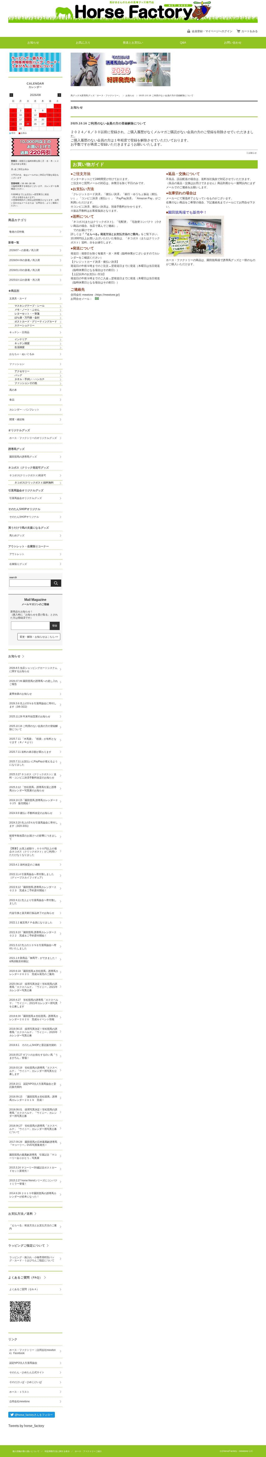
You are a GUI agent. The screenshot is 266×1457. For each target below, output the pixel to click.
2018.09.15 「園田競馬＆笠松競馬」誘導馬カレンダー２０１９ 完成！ (33, 1098)
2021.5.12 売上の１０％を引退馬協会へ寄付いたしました (32, 947)
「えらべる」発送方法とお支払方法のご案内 (33, 1227)
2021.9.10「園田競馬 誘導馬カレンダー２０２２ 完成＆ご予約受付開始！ (32, 934)
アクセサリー (22, 371)
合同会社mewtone (19, 1401)
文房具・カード (18, 298)
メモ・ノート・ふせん (27, 309)
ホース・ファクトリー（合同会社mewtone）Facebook (32, 1352)
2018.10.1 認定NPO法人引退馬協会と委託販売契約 (32, 1085)
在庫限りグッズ (18, 564)
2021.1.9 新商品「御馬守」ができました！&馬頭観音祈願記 (33, 960)
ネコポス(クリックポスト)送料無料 (34, 482)
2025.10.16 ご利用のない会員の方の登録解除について (108, 123)
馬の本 (13, 390)
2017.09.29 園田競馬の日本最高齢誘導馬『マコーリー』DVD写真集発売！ (33, 1143)
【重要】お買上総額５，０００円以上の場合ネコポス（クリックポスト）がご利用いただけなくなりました (33, 851)
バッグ (18, 375)
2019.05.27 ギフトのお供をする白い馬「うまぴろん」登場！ (33, 1056)
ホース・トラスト (19, 1391)
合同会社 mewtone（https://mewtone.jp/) (95, 294)
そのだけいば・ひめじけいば (25, 1382)
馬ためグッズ (16, 535)
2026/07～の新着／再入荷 (24, 250)
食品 (11, 399)
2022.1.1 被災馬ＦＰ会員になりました (30, 922)
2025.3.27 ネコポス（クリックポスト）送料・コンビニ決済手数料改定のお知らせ (32, 776)
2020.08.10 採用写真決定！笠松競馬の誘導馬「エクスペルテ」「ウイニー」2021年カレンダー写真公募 (33, 987)
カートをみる (249, 31)
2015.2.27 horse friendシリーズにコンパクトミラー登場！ (33, 1182)
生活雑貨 (20, 347)
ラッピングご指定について (26, 1245)
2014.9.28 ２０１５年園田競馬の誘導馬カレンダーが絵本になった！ (32, 1195)
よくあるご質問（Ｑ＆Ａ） (24, 1289)
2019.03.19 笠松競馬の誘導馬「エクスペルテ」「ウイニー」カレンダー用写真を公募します (33, 1071)
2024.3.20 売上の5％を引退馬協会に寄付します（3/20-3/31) (33, 824)
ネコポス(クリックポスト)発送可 (27, 475)
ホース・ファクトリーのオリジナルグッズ (33, 438)
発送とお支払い (133, 42)
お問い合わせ (232, 42)
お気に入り (83, 42)
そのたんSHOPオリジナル (24, 516)
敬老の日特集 (16, 231)
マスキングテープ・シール (29, 305)
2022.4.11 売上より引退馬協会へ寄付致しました (32, 902)
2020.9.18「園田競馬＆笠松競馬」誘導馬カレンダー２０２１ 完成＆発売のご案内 (33, 973)
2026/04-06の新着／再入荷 (24, 260)
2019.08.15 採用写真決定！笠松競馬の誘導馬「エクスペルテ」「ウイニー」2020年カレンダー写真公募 (33, 1032)
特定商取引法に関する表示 (57, 1451)
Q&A (183, 42)
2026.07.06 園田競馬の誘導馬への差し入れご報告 (33, 683)
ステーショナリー (24, 325)
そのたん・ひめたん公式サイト (26, 1372)
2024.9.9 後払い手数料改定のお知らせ (30, 813)
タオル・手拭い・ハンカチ (29, 379)
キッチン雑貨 (22, 343)
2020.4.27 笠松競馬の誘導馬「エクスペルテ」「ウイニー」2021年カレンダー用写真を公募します (33, 1003)
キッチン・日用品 (19, 332)
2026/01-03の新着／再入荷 (24, 270)
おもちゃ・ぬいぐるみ (21, 354)
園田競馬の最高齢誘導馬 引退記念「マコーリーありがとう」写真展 (33, 1156)
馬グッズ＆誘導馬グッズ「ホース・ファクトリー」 (96, 95)
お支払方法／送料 (20, 1213)
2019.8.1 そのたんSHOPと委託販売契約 (32, 1045)
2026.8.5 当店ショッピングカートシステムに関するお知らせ (33, 670)
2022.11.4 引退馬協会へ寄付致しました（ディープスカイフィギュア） (31, 876)
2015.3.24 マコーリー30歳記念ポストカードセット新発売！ (33, 1169)
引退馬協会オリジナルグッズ (25, 498)
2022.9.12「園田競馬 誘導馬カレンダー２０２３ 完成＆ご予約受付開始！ (32, 889)
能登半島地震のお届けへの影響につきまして (33, 837)
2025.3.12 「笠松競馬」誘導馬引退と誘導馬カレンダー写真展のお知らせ (32, 789)
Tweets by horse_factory (26, 1426)
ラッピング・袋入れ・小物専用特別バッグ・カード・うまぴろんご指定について (31, 1259)
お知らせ (33, 42)
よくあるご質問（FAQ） (25, 1277)
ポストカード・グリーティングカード (36, 321)
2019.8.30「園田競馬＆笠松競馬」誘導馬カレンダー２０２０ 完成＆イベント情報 (33, 1018)
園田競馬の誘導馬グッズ (23, 456)
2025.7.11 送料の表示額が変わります (30, 751)
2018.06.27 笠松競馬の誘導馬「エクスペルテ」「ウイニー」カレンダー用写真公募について (33, 1129)
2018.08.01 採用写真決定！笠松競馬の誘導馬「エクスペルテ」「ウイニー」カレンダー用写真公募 (33, 1112)
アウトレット (16, 554)
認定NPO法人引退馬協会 (23, 1362)
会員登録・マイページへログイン (212, 31)
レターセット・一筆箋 (27, 313)
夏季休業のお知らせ (20, 693)
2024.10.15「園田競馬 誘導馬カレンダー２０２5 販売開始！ (33, 802)
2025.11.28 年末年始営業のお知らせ (29, 716)
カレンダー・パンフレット (24, 409)
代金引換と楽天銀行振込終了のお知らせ (31, 913)
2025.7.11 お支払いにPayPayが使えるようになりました (33, 763)
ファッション (16, 364)
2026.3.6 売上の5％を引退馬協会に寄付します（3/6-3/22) (32, 705)
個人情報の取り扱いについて (25, 1451)
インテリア (21, 339)
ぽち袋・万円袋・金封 (27, 317)
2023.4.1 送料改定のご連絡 (24, 864)
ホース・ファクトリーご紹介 (88, 1451)
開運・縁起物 (16, 419)
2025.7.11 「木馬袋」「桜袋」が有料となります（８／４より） (32, 740)
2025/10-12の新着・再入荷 (24, 279)
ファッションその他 (26, 383)
